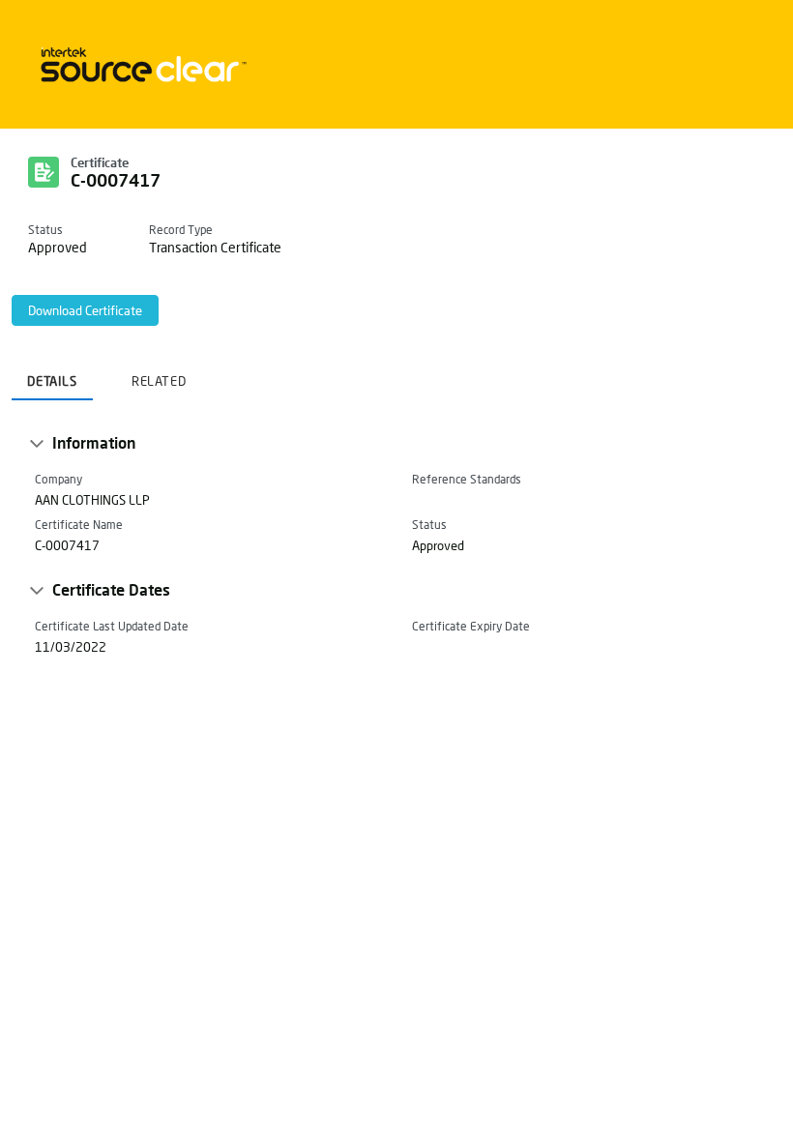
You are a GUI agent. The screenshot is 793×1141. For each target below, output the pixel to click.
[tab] (52, 375)
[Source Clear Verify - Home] (140, 64)
